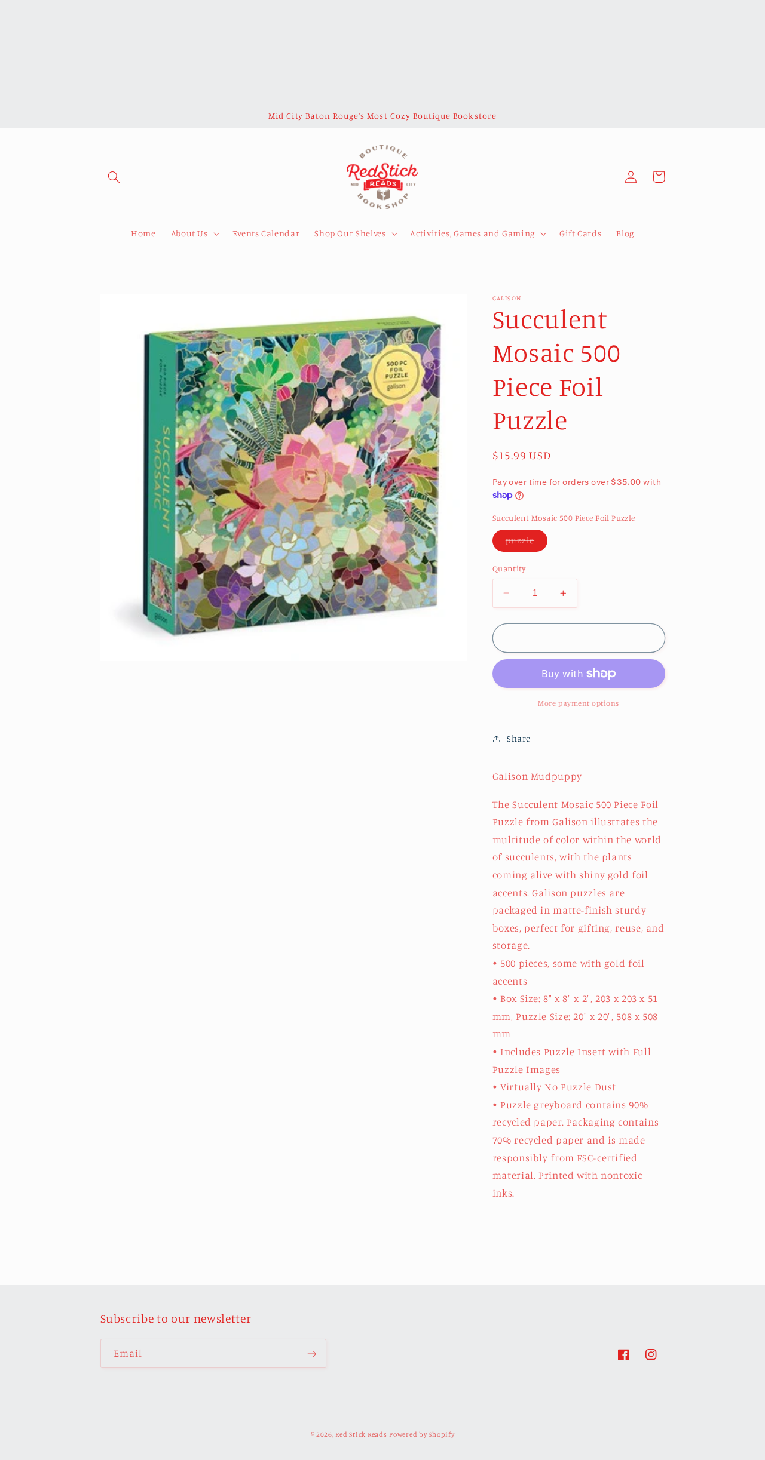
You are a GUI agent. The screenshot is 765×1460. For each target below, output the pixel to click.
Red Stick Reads (361, 1434)
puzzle (526, 543)
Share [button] (519, 738)
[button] (114, 176)
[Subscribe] (311, 1353)
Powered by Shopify (421, 1434)
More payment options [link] (578, 703)
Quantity (508, 568)
